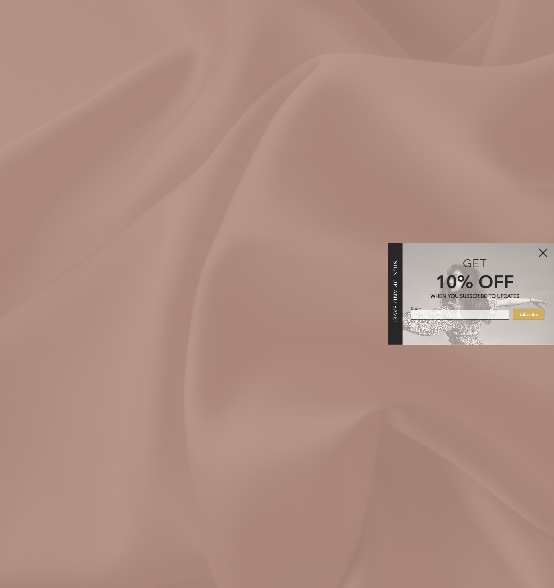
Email (414, 308)
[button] (543, 253)
